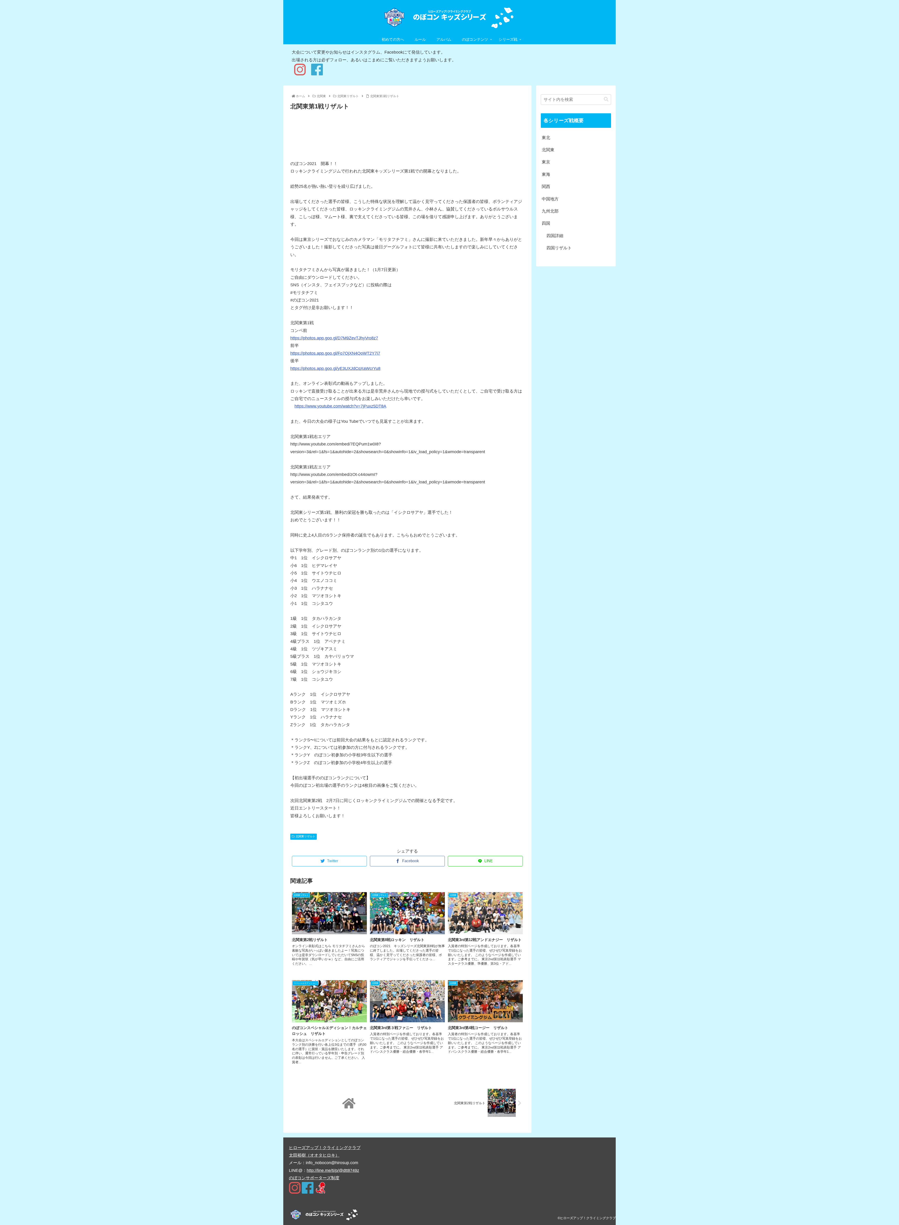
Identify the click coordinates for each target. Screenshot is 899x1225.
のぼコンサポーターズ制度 (314, 1178)
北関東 (548, 149)
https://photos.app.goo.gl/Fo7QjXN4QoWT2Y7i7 (335, 353)
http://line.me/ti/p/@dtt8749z (333, 1170)
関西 (546, 186)
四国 (546, 223)
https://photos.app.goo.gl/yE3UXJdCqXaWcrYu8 (335, 368)
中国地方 (550, 199)
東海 (546, 174)
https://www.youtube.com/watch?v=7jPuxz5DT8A (340, 406)
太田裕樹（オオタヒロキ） (314, 1155)
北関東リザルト (305, 836)
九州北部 (550, 211)
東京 (546, 162)
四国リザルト (559, 248)
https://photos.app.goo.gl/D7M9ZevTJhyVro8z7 (334, 338)
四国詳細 (554, 235)
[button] (606, 99)
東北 (546, 137)
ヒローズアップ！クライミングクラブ (325, 1147)
